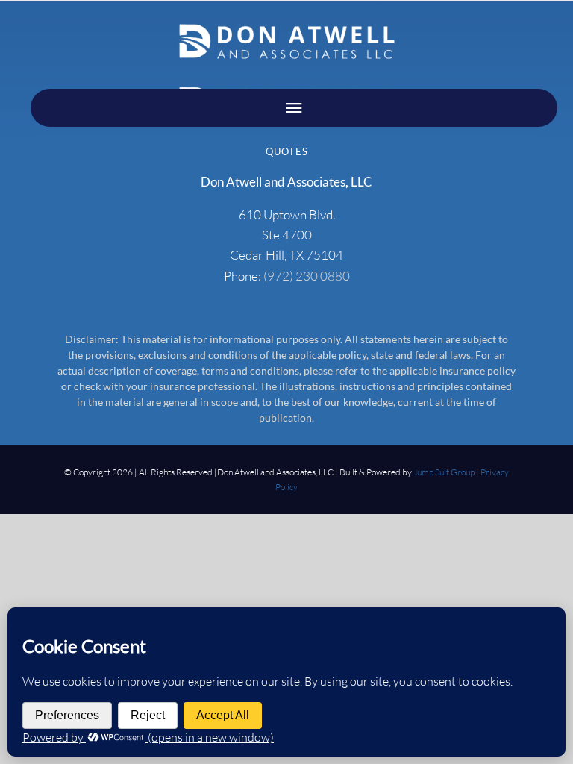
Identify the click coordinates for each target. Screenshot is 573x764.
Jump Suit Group (444, 472)
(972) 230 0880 (306, 276)
